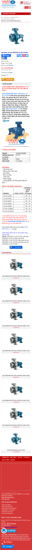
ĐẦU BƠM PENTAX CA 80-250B (16, 450)
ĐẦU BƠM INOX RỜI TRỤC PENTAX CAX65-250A (16, 350)
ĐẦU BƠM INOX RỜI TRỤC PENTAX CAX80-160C (16, 326)
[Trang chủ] (2, 17)
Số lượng (3, 75)
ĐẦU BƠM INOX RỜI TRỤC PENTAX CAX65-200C (16, 400)
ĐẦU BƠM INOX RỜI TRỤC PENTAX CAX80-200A (16, 276)
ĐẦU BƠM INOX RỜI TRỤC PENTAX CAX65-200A (16, 375)
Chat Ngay (9, 546)
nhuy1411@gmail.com (11, 527)
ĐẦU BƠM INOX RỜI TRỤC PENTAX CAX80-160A (16, 301)
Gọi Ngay (8, 542)
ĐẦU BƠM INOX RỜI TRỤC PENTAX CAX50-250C (16, 425)
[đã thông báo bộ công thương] (8, 533)
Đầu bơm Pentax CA (13, 109)
